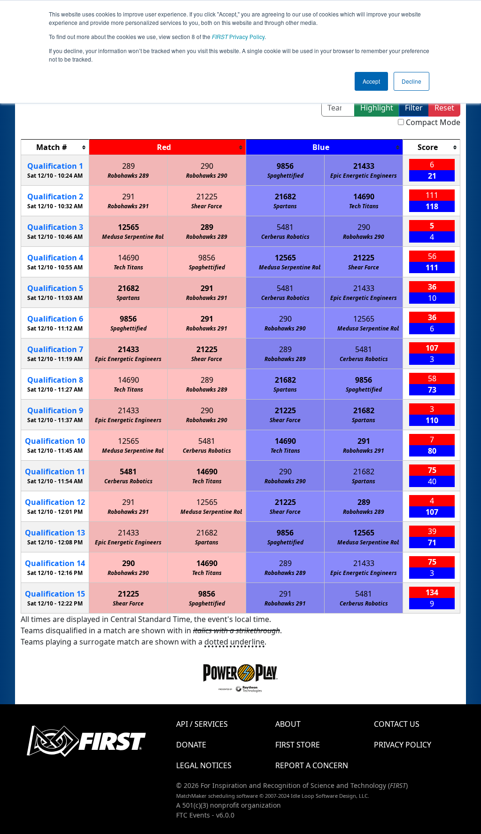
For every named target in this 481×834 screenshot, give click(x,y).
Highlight (376, 107)
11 (55, 471)
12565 (128, 227)
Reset (444, 107)
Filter (414, 107)
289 (128, 166)
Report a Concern (311, 765)
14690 (363, 196)
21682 (285, 196)
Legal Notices (204, 765)
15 (55, 594)
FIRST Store (297, 745)
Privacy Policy (238, 36)
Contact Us (396, 724)
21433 (363, 166)
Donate (191, 745)
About (288, 724)
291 (128, 196)
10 (55, 441)
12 (55, 502)
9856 (285, 166)
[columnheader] (55, 147)
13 (55, 532)
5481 (285, 227)
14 (55, 563)
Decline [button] (411, 81)
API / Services (202, 724)
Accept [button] (371, 81)
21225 (206, 196)
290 (207, 166)
